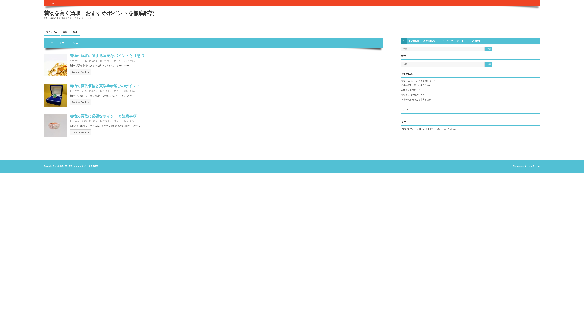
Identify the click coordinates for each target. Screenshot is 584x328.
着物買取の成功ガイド (411, 90)
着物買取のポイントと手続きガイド (418, 80)
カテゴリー (462, 40)
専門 (439, 129)
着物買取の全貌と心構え (413, 94)
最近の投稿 (414, 40)
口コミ (432, 129)
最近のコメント (430, 40)
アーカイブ (447, 40)
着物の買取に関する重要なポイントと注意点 (107, 55)
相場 (449, 129)
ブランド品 (51, 32)
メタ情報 (476, 40)
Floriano (75, 60)
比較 (444, 129)
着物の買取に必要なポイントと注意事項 (103, 115)
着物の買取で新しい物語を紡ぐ (416, 85)
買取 (75, 32)
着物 (65, 32)
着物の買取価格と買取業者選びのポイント (105, 85)
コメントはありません (126, 60)
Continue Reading (80, 72)
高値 (455, 129)
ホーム (50, 3)
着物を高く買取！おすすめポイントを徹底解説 (99, 13)
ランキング (420, 129)
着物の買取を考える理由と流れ (416, 99)
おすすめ (407, 129)
